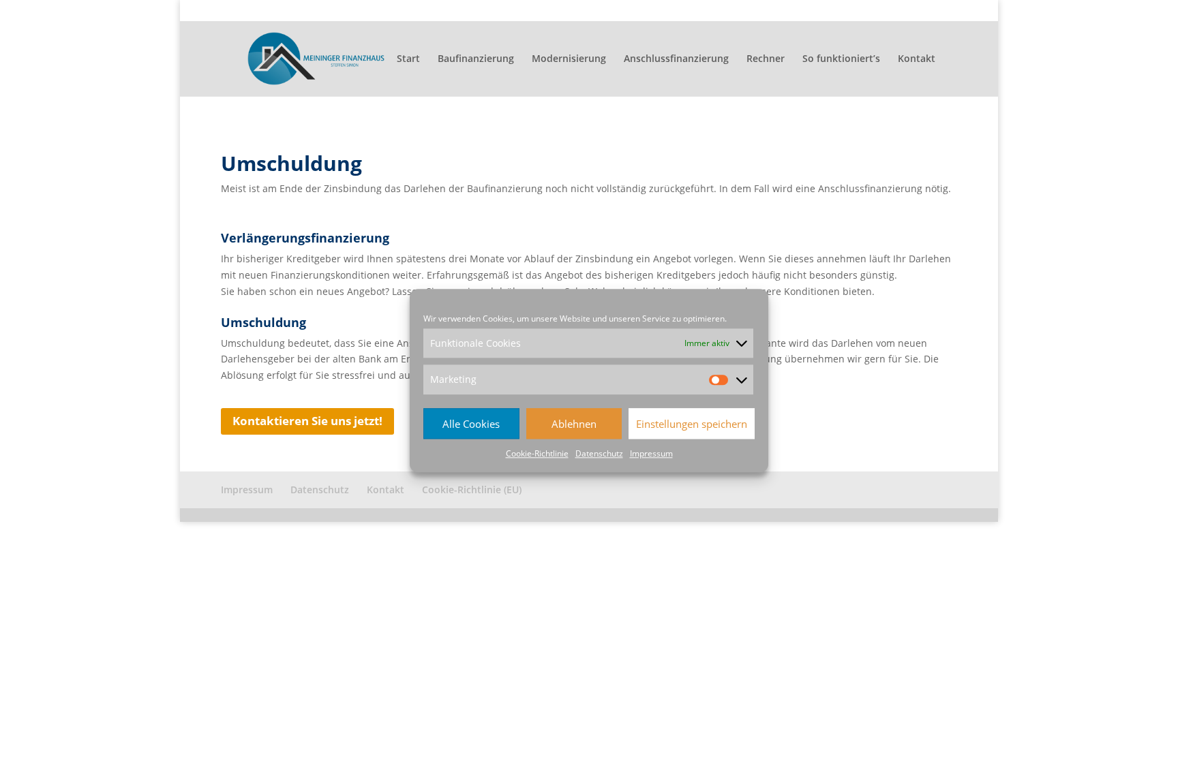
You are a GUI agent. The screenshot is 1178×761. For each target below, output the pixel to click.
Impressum (651, 453)
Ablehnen (574, 424)
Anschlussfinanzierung (676, 59)
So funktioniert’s (841, 59)
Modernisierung (569, 59)
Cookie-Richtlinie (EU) (915, 11)
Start (408, 59)
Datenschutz (599, 453)
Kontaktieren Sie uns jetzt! (307, 421)
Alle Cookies (471, 424)
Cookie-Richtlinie (537, 453)
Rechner (765, 59)
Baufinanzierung (476, 59)
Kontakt (844, 11)
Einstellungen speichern (691, 424)
